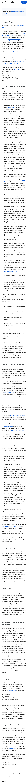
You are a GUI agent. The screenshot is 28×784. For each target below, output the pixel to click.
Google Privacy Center (14, 52)
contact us (17, 69)
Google (4, 773)
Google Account (12, 107)
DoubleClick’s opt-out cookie (17, 430)
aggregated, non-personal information (11, 526)
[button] (2, 2)
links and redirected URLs (10, 271)
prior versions (12, 748)
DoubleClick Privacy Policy (14, 39)
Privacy (18, 773)
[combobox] (9, 781)
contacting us (12, 690)
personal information (11, 50)
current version (15, 11)
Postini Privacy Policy (11, 40)
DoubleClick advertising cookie (17, 415)
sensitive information (9, 392)
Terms (22, 773)
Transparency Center (7, 776)
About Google (11, 773)
